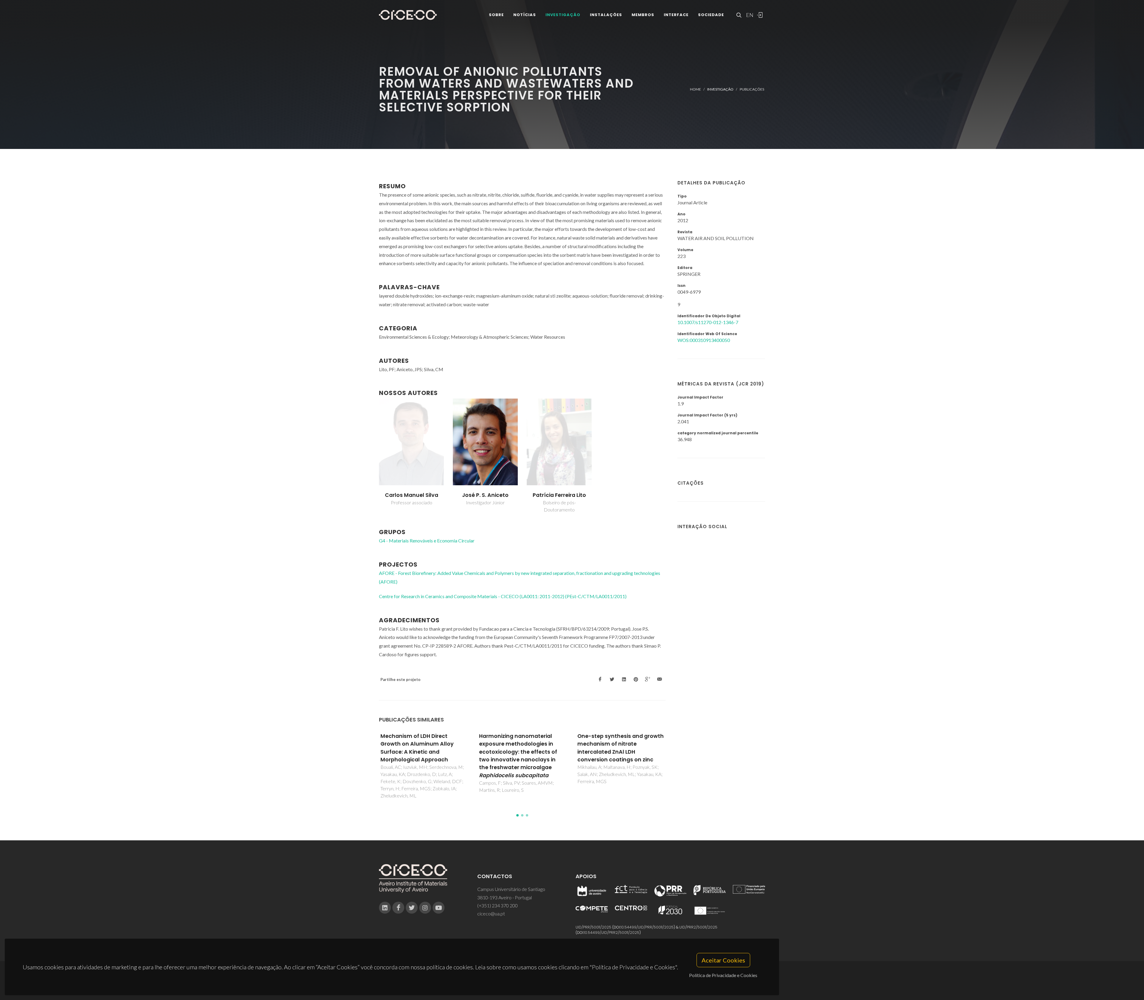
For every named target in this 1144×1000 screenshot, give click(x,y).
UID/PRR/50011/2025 (593, 927)
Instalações (606, 15)
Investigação (562, 15)
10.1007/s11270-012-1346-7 (707, 322)
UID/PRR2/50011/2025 (698, 927)
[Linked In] (385, 908)
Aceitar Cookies (723, 960)
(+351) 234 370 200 (497, 905)
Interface (676, 15)
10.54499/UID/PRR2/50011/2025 (611, 932)
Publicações (752, 89)
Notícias (524, 15)
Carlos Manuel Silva (411, 495)
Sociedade (711, 15)
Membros (643, 15)
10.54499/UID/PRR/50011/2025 (647, 927)
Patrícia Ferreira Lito (559, 495)
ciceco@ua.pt (491, 913)
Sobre (496, 15)
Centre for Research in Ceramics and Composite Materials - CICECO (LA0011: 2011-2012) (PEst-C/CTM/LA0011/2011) (503, 596)
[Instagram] (425, 908)
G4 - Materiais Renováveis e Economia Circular (427, 540)
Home (695, 89)
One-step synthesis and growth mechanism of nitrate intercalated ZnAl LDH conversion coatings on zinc (522, 747)
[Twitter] (412, 908)
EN (749, 15)
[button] (517, 815)
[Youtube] (438, 908)
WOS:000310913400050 (703, 340)
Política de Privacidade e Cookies (723, 975)
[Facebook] (398, 908)
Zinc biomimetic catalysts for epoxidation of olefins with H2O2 (617, 743)
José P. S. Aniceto (485, 495)
